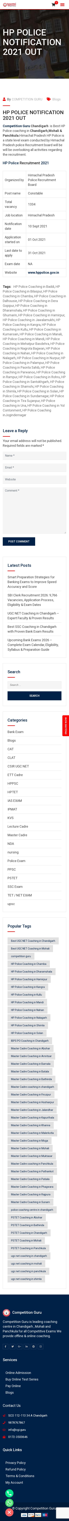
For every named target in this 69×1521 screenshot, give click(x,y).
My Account (14, 1482)
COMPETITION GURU (27, 99)
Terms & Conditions (20, 1476)
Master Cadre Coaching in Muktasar (31, 1156)
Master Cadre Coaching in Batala (30, 1071)
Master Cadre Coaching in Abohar (30, 1048)
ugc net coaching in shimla (26, 1279)
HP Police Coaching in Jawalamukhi (29, 320)
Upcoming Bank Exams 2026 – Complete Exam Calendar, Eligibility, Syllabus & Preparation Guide (33, 644)
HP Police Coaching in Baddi (33, 287)
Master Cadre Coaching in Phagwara (32, 1186)
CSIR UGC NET (18, 766)
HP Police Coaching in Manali (41, 334)
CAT (11, 749)
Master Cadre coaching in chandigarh (32, 1086)
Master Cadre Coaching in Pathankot (32, 1171)
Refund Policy (16, 1469)
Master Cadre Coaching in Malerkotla (32, 1133)
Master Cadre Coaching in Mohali (30, 1148)
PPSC (12, 869)
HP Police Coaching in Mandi (23, 339)
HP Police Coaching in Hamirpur (41, 315)
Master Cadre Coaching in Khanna (30, 1125)
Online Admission (18, 1373)
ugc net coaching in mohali (26, 1263)
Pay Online (13, 1386)
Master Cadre (17, 835)
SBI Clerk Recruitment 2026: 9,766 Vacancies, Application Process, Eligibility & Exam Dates (32, 600)
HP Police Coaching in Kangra (28, 987)
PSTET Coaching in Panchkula (28, 1248)
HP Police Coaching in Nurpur (38, 358)
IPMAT (12, 809)
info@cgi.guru (17, 1430)
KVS (11, 818)
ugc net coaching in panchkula (28, 1271)
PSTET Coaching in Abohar (26, 1217)
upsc (11, 904)
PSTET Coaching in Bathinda (27, 1225)
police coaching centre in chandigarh (32, 1209)
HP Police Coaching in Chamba (28, 963)
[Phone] (9, 1493)
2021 (45, 163)
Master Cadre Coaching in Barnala (30, 1063)
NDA (11, 844)
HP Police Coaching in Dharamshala (31, 971)
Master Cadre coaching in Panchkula (32, 1163)
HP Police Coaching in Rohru (39, 377)
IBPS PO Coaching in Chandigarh (30, 1040)
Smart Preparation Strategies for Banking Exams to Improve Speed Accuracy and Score (32, 582)
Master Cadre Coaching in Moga (29, 1140)
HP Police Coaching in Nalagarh (29, 1017)
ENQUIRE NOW (65, 725)
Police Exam (16, 861)
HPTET (13, 792)
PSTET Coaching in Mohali (26, 1240)
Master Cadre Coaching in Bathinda (31, 1079)
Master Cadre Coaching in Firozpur (31, 1094)
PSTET (12, 878)
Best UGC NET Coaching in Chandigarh (33, 940)
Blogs (56, 99)
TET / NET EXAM (20, 895)
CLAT (11, 758)
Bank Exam (16, 732)
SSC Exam (15, 887)
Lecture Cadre (18, 826)
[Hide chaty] (9, 1512)
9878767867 (16, 1422)
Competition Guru (16, 126)
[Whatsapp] (9, 1503)
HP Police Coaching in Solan (37, 391)
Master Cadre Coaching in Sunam (30, 1202)
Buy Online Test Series (22, 1379)
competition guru (21, 956)
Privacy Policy (16, 1463)
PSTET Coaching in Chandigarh (29, 1232)
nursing (13, 852)
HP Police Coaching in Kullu (26, 994)
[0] (53, 4)
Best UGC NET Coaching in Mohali (30, 948)
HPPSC (13, 783)
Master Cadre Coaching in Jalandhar (32, 1109)
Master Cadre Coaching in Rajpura (30, 1194)
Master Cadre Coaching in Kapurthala (32, 1117)
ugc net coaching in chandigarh (29, 1255)
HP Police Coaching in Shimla (28, 1025)
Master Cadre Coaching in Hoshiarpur (32, 1102)
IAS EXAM (15, 801)
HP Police (11, 163)
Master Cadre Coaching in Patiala (30, 1179)
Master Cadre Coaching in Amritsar (31, 1056)
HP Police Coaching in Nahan (27, 1010)
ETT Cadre (15, 775)
